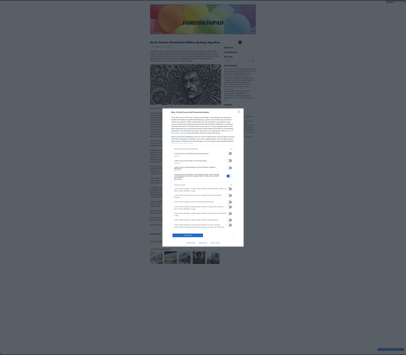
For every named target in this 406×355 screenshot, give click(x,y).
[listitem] (203, 149)
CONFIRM (188, 235)
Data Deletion (191, 243)
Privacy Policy (215, 243)
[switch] (229, 153)
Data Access (203, 243)
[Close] (240, 112)
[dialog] (203, 177)
